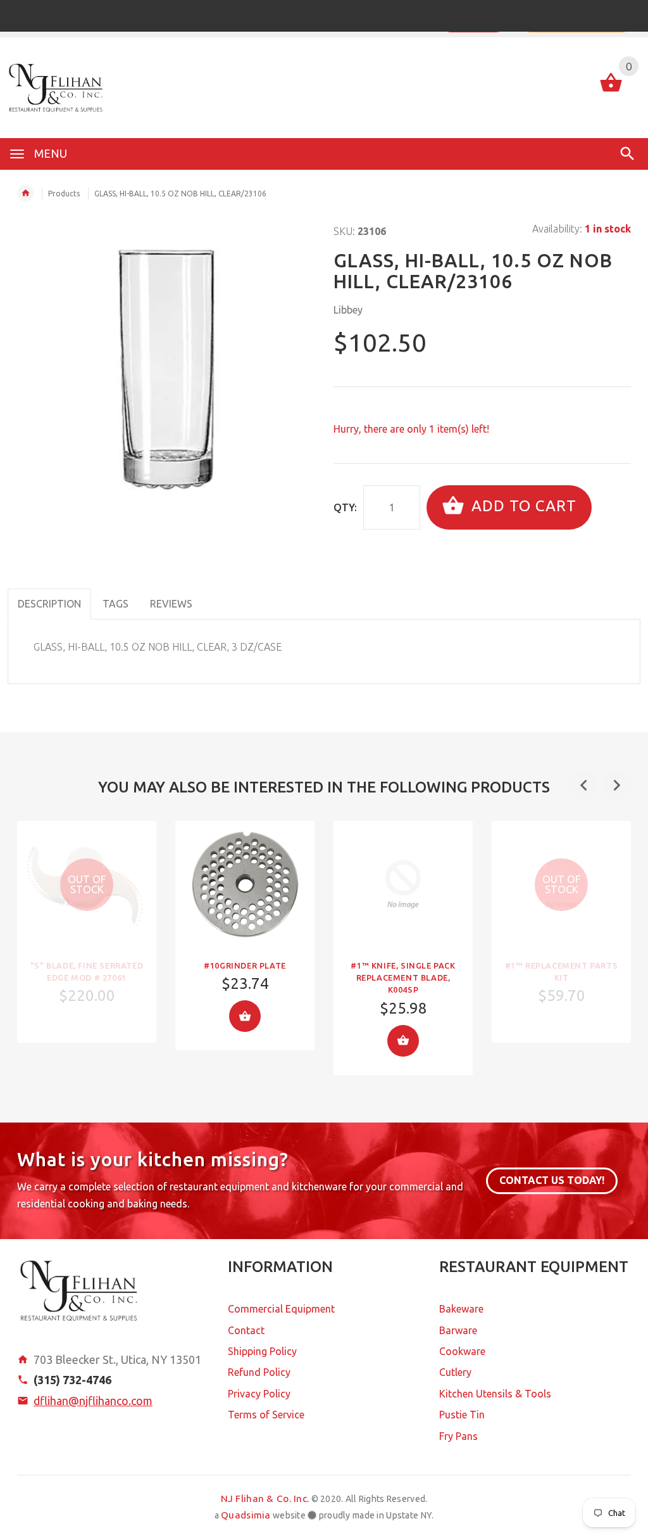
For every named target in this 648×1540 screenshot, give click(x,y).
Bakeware (461, 1308)
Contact (246, 1330)
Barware (458, 1330)
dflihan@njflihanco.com (93, 1400)
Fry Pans (458, 1436)
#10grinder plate (245, 965)
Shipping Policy (262, 1351)
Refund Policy (259, 1372)
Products (64, 193)
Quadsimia (246, 1515)
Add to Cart (521, 505)
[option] (87, 932)
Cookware (462, 1351)
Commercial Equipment (281, 1308)
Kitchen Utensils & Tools (495, 1393)
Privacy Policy (259, 1393)
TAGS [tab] (115, 603)
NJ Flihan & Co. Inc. (265, 1498)
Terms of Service (266, 1414)
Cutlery (455, 1372)
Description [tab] (49, 603)
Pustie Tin (462, 1414)
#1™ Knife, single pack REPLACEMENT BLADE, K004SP (403, 977)
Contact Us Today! (551, 1180)
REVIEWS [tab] (171, 603)
